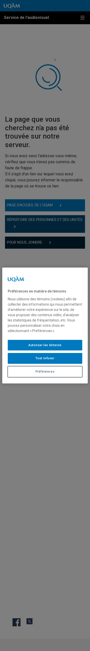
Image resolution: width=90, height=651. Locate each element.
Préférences (45, 371)
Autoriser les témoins (45, 345)
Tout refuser (45, 358)
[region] (45, 325)
